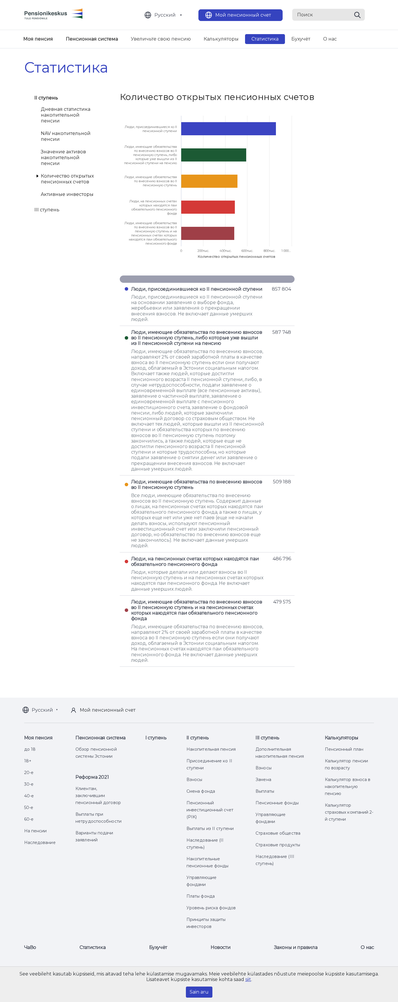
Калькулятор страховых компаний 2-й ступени (349, 812)
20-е (29, 772)
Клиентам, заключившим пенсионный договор (98, 795)
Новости (220, 947)
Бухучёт (300, 39)
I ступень (155, 737)
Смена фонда (200, 791)
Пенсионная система (92, 39)
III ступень (47, 210)
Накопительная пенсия (211, 749)
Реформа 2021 (92, 777)
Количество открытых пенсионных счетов (67, 179)
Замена (263, 779)
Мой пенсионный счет (243, 15)
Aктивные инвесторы (67, 194)
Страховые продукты (278, 844)
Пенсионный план (344, 749)
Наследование (40, 842)
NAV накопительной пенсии (66, 136)
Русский (165, 15)
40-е (29, 796)
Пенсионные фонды (277, 803)
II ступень (46, 98)
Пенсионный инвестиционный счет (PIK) (209, 810)
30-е (29, 784)
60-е (29, 819)
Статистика (265, 39)
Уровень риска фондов (211, 907)
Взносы (194, 779)
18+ (27, 761)
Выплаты (265, 791)
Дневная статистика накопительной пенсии (65, 115)
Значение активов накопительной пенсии (63, 157)
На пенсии (35, 830)
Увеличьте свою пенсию (161, 39)
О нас (330, 39)
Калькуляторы (221, 39)
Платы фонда (200, 896)
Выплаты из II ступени (210, 828)
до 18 (30, 749)
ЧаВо (30, 947)
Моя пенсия (38, 39)
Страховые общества (278, 833)
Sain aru (199, 992)
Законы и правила (296, 947)
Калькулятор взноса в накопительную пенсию (348, 786)
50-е (28, 807)
